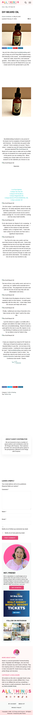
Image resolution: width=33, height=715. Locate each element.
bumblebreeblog (22, 52)
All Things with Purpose (18, 711)
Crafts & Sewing (11, 392)
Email (4, 519)
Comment (5, 489)
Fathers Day (8, 394)
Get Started (16, 587)
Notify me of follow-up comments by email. (15, 529)
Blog (7, 7)
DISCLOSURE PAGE (10, 686)
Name (4, 511)
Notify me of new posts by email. (15, 533)
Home (3, 7)
